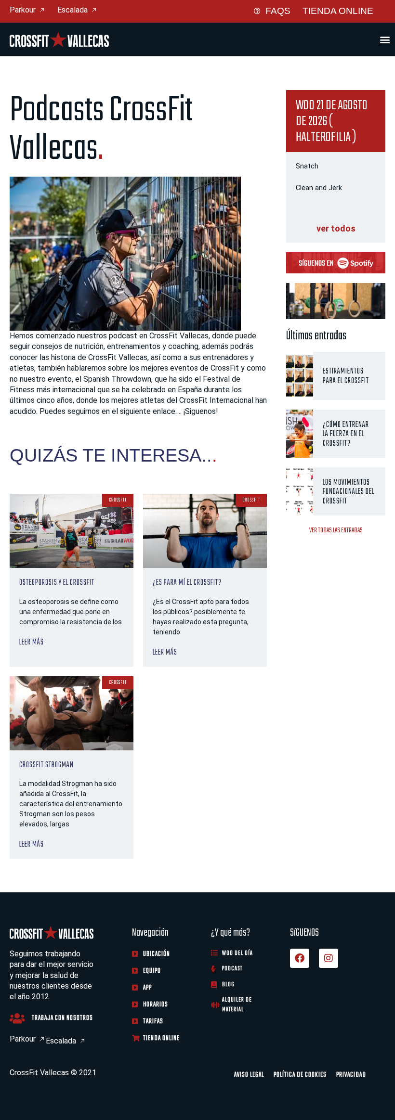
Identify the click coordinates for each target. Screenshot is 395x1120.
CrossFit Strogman (46, 765)
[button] (385, 39)
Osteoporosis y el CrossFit (56, 582)
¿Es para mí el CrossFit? (187, 582)
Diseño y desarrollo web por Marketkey (76, 1085)
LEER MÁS (31, 642)
